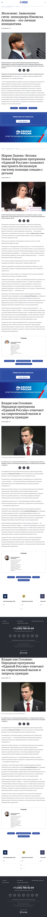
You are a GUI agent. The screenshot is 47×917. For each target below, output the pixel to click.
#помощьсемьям (37, 360)
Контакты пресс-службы (22, 623)
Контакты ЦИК (5, 623)
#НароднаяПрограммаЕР (23, 360)
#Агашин (14, 108)
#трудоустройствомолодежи (24, 363)
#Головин (11, 577)
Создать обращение (23, 121)
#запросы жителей (23, 580)
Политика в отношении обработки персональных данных (23, 645)
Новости (17, 6)
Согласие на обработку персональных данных (23, 646)
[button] (22, 868)
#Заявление (33, 108)
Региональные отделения (37, 621)
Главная (3, 6)
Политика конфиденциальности (23, 644)
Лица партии (20, 621)
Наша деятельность (10, 6)
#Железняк (23, 108)
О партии (4, 621)
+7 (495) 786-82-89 (23, 628)
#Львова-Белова (9, 360)
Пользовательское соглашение (23, 643)
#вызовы (36, 577)
